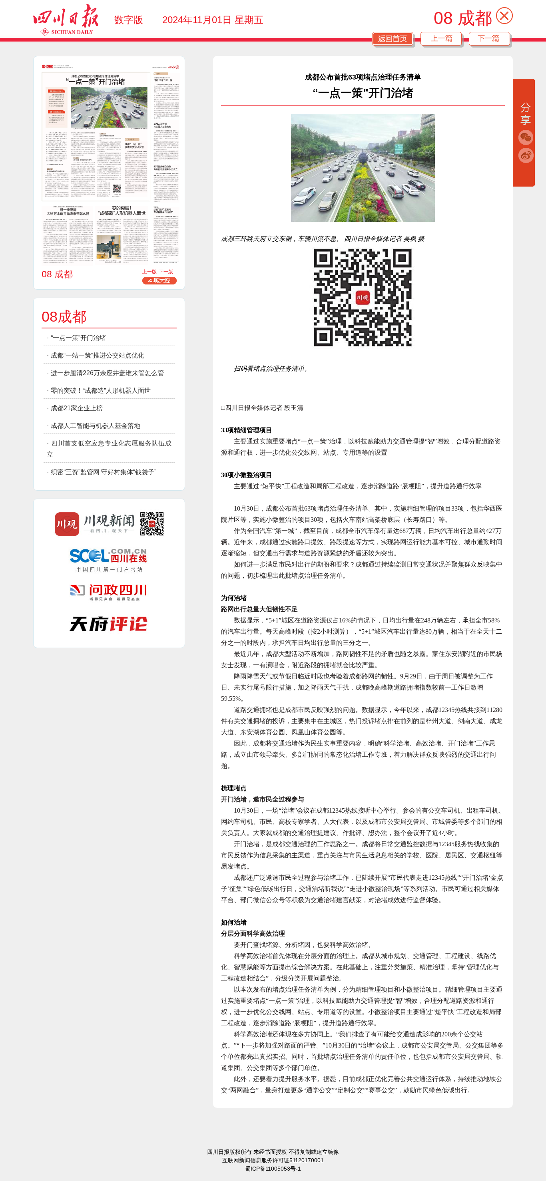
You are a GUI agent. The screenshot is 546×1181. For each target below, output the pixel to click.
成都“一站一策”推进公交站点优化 (97, 355)
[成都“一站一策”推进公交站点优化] (136, 167)
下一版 (166, 271)
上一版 (149, 271)
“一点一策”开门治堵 (78, 337)
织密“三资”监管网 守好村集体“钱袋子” (103, 472)
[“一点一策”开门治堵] (94, 134)
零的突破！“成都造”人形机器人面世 (101, 390)
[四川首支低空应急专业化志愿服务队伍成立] (167, 184)
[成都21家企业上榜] (167, 94)
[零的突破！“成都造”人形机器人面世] (121, 235)
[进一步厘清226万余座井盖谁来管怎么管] (67, 236)
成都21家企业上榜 (77, 408)
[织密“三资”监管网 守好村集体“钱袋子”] (166, 233)
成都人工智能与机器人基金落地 (95, 425)
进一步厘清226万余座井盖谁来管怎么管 (107, 373)
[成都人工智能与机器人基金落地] (166, 140)
